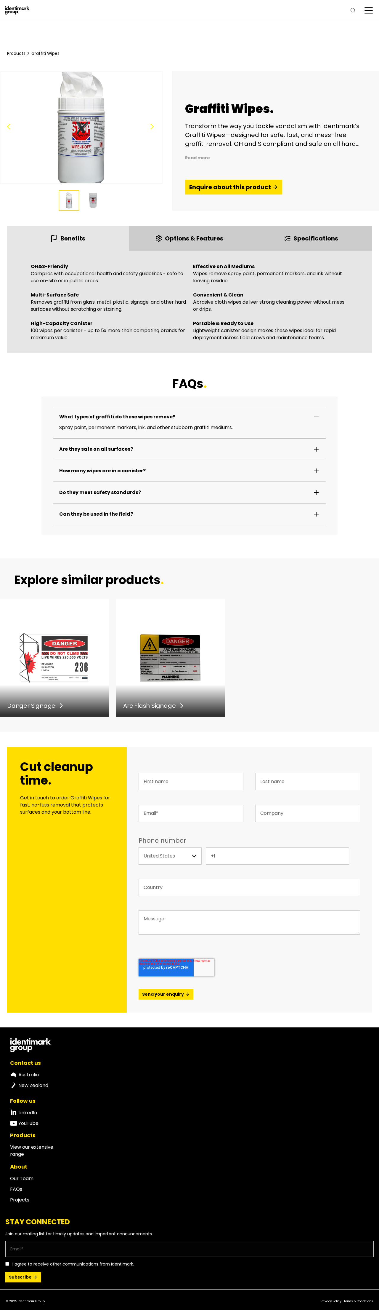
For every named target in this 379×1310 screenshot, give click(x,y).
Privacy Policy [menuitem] (331, 1301)
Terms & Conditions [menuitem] (358, 1301)
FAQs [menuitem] (16, 1189)
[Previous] (10, 127)
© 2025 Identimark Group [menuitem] (25, 1301)
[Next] (152, 127)
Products (16, 53)
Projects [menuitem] (19, 1199)
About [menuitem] (18, 1166)
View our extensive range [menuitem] (31, 1151)
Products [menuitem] (23, 1135)
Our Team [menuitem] (21, 1178)
